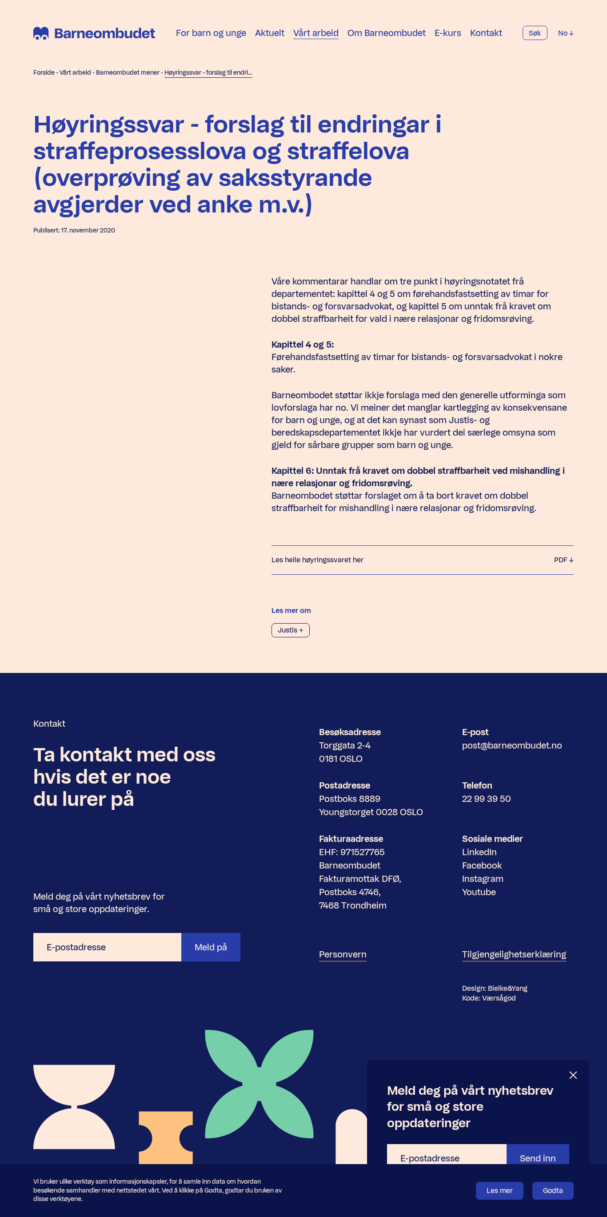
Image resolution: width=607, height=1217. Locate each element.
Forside (44, 72)
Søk (535, 33)
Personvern (343, 954)
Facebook (482, 865)
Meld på (211, 947)
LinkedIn (479, 852)
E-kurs (448, 33)
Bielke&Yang (507, 988)
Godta (553, 1190)
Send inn (538, 1158)
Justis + (291, 630)
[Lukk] (573, 1075)
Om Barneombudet (386, 33)
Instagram (482, 878)
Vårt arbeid (316, 33)
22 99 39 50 (486, 798)
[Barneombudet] (94, 33)
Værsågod (499, 998)
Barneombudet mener (128, 72)
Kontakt (486, 33)
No (563, 33)
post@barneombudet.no (512, 745)
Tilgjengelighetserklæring (514, 954)
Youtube (479, 892)
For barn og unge (211, 33)
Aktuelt (269, 33)
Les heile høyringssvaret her (420, 560)
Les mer (500, 1190)
